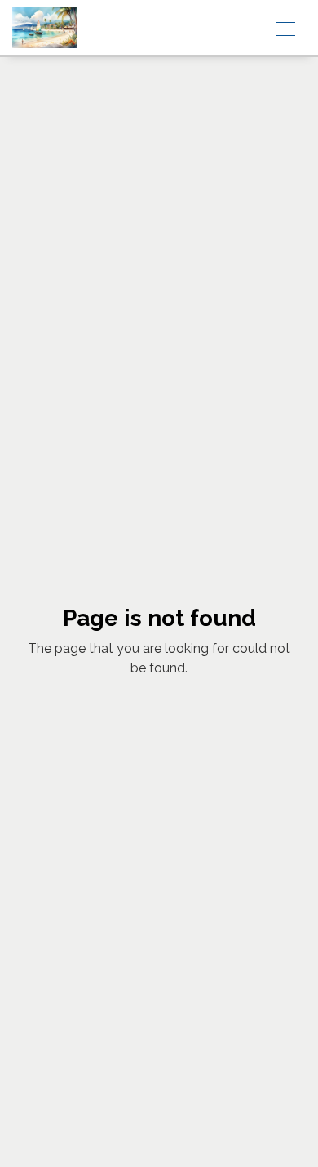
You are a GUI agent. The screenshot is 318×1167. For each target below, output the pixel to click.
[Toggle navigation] (285, 28)
